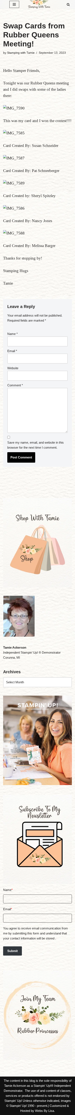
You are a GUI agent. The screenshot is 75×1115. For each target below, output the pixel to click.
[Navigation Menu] (14, 4)
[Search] (68, 4)
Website (12, 368)
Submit (12, 951)
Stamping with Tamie (21, 52)
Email (12, 351)
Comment (15, 385)
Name (12, 334)
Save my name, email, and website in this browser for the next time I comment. (35, 445)
